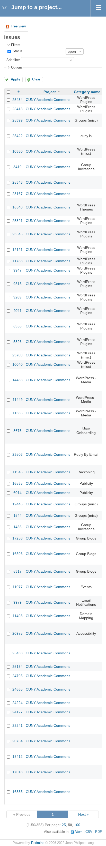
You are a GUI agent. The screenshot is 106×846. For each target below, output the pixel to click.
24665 (17, 689)
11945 (18, 472)
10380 (17, 151)
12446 (17, 504)
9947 (17, 270)
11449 (18, 400)
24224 (17, 703)
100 (77, 825)
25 (64, 825)
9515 (17, 284)
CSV (88, 832)
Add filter (13, 60)
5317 (17, 571)
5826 (17, 342)
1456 (17, 527)
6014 (17, 493)
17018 (17, 772)
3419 (17, 167)
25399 (17, 120)
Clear (36, 79)
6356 (17, 326)
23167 (17, 194)
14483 (17, 380)
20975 (17, 633)
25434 (17, 100)
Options (17, 67)
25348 (17, 182)
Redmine (37, 843)
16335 (17, 792)
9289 (17, 297)
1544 (17, 515)
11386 (18, 413)
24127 (17, 712)
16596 (17, 554)
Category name (87, 92)
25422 (17, 136)
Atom (79, 832)
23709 (17, 355)
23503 (17, 454)
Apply (15, 79)
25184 (17, 666)
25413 (17, 109)
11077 (18, 587)
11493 (18, 616)
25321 (17, 221)
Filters (15, 45)
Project (49, 92)
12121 (17, 250)
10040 (17, 364)
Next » (83, 814)
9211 (18, 311)
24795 (17, 676)
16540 (17, 207)
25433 (17, 653)
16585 (17, 483)
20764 (17, 741)
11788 (18, 261)
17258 (17, 538)
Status (17, 51)
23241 (17, 725)
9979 (17, 602)
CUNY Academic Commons (48, 100)
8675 (17, 431)
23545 (17, 234)
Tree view (18, 26)
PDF (98, 832)
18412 (17, 756)
